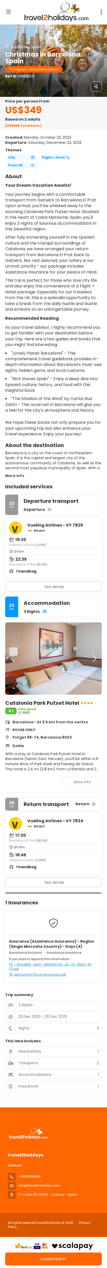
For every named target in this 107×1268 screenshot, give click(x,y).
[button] (13, 658)
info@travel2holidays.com (39, 1185)
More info (14, 475)
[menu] (101, 12)
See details (54, 586)
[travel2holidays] (28, 1134)
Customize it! (53, 1259)
